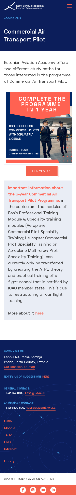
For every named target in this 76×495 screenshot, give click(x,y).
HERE (45, 376)
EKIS (7, 442)
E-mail (8, 421)
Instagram (33, 490)
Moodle (9, 428)
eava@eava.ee (35, 393)
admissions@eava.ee (41, 407)
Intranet (10, 449)
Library (9, 461)
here (39, 312)
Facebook (23, 490)
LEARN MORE (41, 171)
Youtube (43, 490)
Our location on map (19, 366)
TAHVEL (9, 435)
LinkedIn (53, 490)
